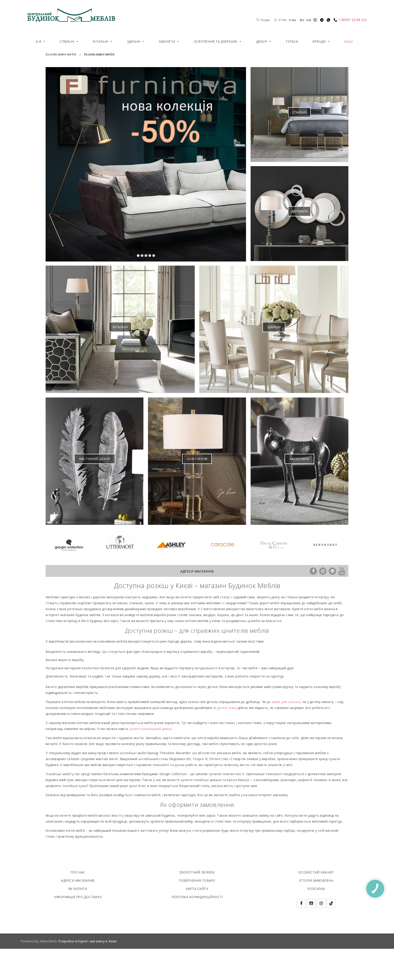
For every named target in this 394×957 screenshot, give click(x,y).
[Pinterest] (332, 570)
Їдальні (133, 41)
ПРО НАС (77, 872)
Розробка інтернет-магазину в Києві (87, 941)
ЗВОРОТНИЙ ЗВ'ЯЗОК (197, 872)
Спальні (67, 41)
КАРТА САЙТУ (197, 888)
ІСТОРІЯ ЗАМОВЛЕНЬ (316, 880)
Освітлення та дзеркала (215, 41)
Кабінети (167, 41)
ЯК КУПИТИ (77, 888)
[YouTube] (342, 570)
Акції (348, 41)
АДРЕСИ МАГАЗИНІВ (197, 571)
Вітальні (100, 41)
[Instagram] (323, 570)
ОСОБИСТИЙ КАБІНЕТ (316, 872)
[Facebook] (313, 570)
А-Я (38, 41)
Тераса (292, 41)
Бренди (319, 41)
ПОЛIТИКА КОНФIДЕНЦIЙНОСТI (197, 897)
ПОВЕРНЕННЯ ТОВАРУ (197, 880)
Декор (261, 41)
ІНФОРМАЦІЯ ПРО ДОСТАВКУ (78, 897)
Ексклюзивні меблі (61, 54)
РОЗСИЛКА (316, 888)
